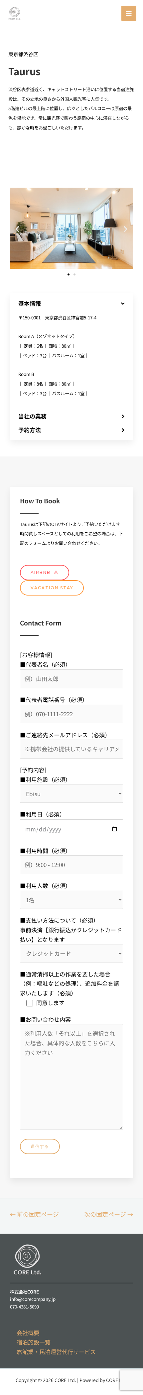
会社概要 (28, 1332)
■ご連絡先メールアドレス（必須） (65, 735)
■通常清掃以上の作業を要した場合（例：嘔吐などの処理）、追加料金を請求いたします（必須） (69, 988)
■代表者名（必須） (45, 664)
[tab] (71, 303)
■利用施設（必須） (45, 779)
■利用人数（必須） (45, 885)
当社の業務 (32, 416)
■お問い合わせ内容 (45, 1019)
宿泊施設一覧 (34, 1342)
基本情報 (29, 303)
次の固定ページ (108, 1214)
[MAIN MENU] (129, 13)
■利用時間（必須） (45, 850)
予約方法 (29, 430)
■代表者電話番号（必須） (54, 699)
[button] (69, 274)
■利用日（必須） (42, 814)
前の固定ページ (34, 1214)
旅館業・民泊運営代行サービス (56, 1351)
